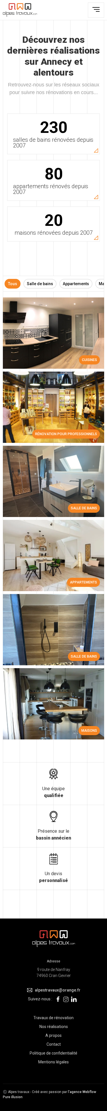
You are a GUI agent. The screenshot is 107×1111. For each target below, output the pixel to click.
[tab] (13, 284)
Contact (54, 1044)
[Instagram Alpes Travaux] (66, 999)
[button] (96, 10)
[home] (20, 10)
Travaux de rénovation (53, 1017)
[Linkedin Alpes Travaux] (74, 999)
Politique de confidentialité (53, 1053)
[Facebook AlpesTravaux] (58, 999)
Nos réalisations (53, 1026)
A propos (53, 1035)
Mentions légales (53, 1062)
